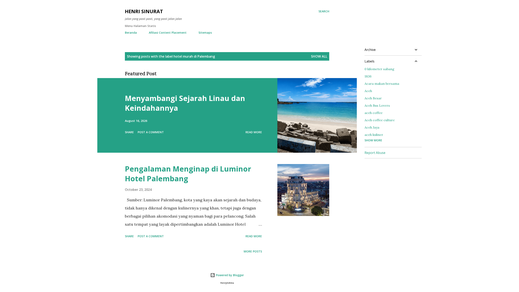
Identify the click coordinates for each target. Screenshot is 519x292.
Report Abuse (375, 152)
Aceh (368, 91)
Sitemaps (205, 32)
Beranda (131, 32)
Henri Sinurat (144, 11)
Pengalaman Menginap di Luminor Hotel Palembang (188, 174)
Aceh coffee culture (380, 120)
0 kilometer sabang (379, 69)
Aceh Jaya (372, 127)
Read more (254, 132)
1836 (368, 76)
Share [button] (129, 132)
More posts (253, 251)
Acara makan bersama (382, 84)
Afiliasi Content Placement (168, 32)
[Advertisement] (395, 187)
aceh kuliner (374, 135)
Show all (319, 56)
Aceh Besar (373, 98)
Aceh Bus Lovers (377, 105)
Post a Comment (151, 132)
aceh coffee (374, 113)
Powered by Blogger (229, 275)
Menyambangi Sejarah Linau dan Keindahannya (185, 103)
